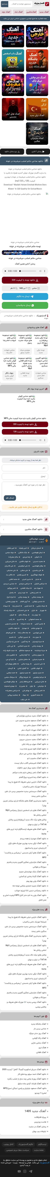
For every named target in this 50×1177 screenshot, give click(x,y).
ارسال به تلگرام (23, 296)
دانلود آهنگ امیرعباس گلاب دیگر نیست (30, 763)
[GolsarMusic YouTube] (19, 1171)
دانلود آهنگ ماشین (33, 529)
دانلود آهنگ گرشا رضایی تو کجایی (32, 876)
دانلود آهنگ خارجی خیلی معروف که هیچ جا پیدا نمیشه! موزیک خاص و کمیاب (27, 784)
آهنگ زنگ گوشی (39, 1038)
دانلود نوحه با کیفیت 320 (23, 280)
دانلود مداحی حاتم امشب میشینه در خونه (24, 161)
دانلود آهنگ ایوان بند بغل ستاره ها (32, 735)
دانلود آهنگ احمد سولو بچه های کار (32, 1074)
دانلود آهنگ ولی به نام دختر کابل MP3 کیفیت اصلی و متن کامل (24, 897)
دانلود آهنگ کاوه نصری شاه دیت (33, 749)
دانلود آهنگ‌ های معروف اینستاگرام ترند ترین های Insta (26, 831)
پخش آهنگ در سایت (37, 1126)
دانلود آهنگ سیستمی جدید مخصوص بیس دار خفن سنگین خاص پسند (25, 793)
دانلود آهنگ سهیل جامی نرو (35, 725)
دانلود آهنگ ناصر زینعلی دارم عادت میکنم (29, 772)
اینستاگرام (42, 1144)
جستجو (4, 4)
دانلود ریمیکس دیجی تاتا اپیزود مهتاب (30, 890)
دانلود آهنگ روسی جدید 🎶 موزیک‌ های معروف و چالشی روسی (26, 1004)
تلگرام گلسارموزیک (25, 1144)
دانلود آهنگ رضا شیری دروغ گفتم (32, 777)
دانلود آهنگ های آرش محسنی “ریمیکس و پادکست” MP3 (25, 855)
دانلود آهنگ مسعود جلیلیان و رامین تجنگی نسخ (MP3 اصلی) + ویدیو (24, 1090)
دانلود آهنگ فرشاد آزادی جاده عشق (32, 1083)
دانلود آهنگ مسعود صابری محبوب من (31, 720)
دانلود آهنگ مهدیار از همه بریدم (33, 838)
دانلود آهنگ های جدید (32, 519)
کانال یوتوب (8, 1144)
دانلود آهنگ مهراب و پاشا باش (34, 744)
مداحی (34, 288)
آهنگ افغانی (41, 1052)
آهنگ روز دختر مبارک (37, 1033)
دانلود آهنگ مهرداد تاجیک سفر (33, 730)
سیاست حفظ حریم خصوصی (17, 1150)
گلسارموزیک (41, 4)
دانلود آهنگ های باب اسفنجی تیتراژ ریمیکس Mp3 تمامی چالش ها (26, 812)
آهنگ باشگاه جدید (38, 1024)
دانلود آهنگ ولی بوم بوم (36, 881)
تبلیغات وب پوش (39, 1131)
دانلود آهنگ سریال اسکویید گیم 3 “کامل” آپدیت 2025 (24, 1069)
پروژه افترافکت (40, 1117)
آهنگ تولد (6, 12)
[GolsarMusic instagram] (24, 1171)
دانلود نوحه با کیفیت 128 (23, 432)
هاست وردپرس (40, 1122)
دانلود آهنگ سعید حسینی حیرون (32, 739)
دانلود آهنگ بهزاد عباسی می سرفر (32, 753)
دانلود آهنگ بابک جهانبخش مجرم (32, 871)
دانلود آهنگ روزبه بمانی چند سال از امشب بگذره (26, 1079)
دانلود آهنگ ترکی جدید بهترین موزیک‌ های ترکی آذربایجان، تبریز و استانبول (27, 845)
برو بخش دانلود (11, 151)
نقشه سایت (39, 1150)
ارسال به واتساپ (23, 305)
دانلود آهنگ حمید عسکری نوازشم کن (31, 716)
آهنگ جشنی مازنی (38, 1043)
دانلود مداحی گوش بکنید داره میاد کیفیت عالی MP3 (25, 418)
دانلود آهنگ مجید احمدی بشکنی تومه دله (29, 886)
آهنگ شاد (19, 12)
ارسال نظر (10, 498)
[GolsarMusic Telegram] (30, 1171)
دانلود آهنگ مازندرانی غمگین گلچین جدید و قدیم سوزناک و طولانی (26, 864)
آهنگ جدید (44, 12)
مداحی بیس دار (40, 1029)
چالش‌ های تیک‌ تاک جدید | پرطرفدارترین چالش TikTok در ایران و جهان (27, 822)
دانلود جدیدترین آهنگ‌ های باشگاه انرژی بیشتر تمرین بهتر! (24, 803)
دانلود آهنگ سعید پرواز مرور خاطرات (31, 768)
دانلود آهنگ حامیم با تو (36, 758)
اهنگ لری (42, 1047)
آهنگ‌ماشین (31, 12)
